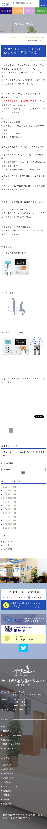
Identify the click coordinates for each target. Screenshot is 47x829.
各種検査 (7, 795)
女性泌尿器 (8, 773)
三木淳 (6, 545)
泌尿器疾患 (8, 778)
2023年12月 (9, 505)
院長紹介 (7, 740)
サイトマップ (9, 748)
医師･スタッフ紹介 (11, 744)
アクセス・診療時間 (12, 735)
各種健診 (7, 799)
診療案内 (7, 765)
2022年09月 (9, 520)
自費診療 (7, 791)
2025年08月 (9, 487)
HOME (6, 727)
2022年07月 (9, 528)
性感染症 (7, 804)
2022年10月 (9, 517)
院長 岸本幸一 (10, 542)
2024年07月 (9, 498)
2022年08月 (9, 524)
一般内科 (7, 782)
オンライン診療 (10, 786)
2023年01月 (9, 509)
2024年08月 (9, 494)
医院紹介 (7, 731)
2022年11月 (9, 513)
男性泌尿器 (8, 769)
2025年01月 (9, 491)
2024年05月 (9, 502)
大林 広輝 (7, 549)
